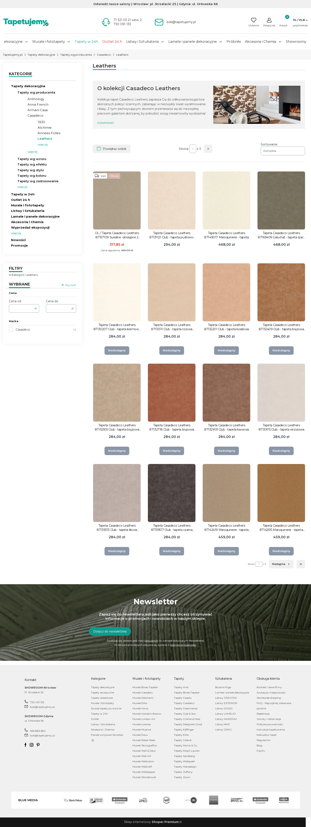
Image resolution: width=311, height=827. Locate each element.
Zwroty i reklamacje (269, 719)
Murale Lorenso (141, 724)
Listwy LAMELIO (225, 713)
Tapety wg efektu (32, 164)
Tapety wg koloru (31, 176)
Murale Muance (141, 729)
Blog (259, 745)
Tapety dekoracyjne (41, 54)
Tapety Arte (181, 687)
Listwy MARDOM (226, 719)
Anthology (36, 99)
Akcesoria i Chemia (27, 222)
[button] (300, 20)
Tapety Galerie (182, 740)
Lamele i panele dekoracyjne (35, 216)
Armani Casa (38, 110)
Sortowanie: (269, 144)
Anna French (38, 104)
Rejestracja (263, 713)
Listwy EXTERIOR (226, 703)
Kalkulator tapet (267, 734)
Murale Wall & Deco (144, 750)
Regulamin (151, 640)
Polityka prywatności (270, 724)
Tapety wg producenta (76, 54)
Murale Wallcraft (142, 766)
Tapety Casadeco (184, 703)
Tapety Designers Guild (188, 724)
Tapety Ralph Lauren (187, 750)
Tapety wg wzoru (31, 159)
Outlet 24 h (20, 200)
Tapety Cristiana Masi (187, 719)
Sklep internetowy (151, 822)
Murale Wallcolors (143, 761)
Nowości (18, 240)
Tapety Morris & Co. (186, 745)
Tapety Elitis (181, 734)
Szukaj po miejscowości (271, 692)
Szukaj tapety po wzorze (106, 708)
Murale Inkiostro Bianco (146, 713)
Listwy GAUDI (224, 708)
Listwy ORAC (223, 729)
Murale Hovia (140, 708)
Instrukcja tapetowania (271, 729)
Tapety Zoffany (183, 771)
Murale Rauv (140, 734)
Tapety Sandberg (184, 756)
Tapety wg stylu (30, 170)
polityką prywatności (183, 644)
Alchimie (45, 128)
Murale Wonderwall (144, 777)
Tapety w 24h (22, 194)
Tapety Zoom (182, 777)
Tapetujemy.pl (13, 54)
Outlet (95, 719)
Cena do (52, 301)
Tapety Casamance (185, 708)
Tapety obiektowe (102, 697)
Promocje (19, 245)
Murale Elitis (139, 703)
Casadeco (104, 54)
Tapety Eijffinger (184, 729)
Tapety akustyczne (102, 692)
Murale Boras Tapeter (145, 687)
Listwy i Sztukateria (27, 211)
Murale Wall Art (141, 756)
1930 (41, 122)
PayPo (261, 750)
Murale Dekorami (142, 697)
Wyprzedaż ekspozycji (30, 227)
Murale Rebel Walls (143, 740)
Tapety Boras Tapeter (187, 692)
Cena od (15, 301)
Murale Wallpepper (143, 771)
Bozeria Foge (223, 687)
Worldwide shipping (269, 697)
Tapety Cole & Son (185, 713)
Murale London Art (143, 719)
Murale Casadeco (142, 692)
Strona (184, 149)
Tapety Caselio (182, 697)
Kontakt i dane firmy (269, 687)
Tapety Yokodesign (185, 766)
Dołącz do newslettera (110, 631)
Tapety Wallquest (184, 761)
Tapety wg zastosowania (37, 181)
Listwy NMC (222, 724)
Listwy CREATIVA (226, 697)
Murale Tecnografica (144, 745)
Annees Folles (49, 133)
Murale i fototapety (27, 205)
